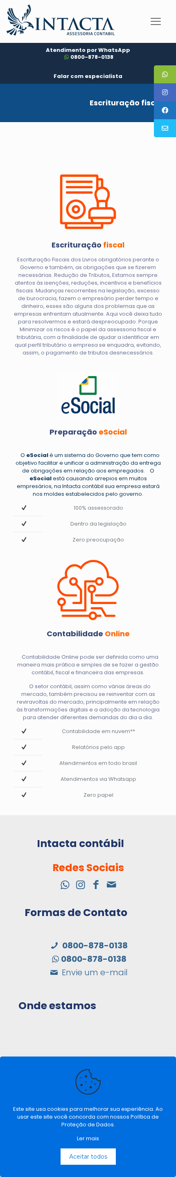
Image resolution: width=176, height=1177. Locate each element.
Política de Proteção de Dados (110, 1120)
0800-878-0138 (91, 57)
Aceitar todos (88, 1156)
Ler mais (88, 1138)
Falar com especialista (88, 76)
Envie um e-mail (94, 972)
